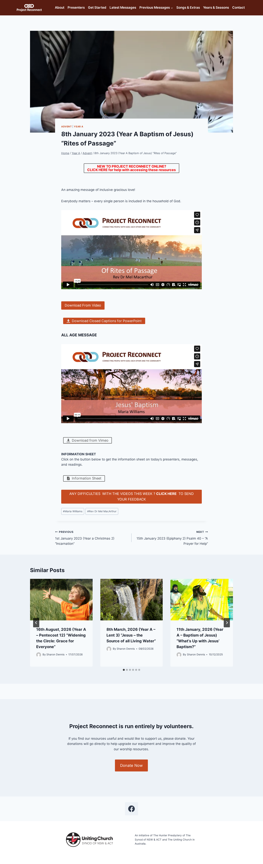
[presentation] (61, 599)
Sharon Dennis (55, 654)
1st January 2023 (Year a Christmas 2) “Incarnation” (84, 538)
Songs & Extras (188, 7)
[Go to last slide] (36, 622)
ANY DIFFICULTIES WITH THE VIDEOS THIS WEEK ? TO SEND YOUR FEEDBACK (131, 496)
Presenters (76, 7)
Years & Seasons (216, 7)
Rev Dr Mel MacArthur (101, 511)
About (59, 7)
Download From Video (83, 305)
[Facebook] (131, 808)
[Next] (227, 622)
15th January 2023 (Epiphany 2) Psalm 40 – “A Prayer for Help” (172, 538)
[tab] (124, 670)
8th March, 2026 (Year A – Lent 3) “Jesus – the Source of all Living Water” (131, 635)
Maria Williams (72, 511)
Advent (66, 126)
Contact (238, 7)
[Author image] (38, 654)
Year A (78, 126)
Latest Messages (123, 7)
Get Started (97, 7)
